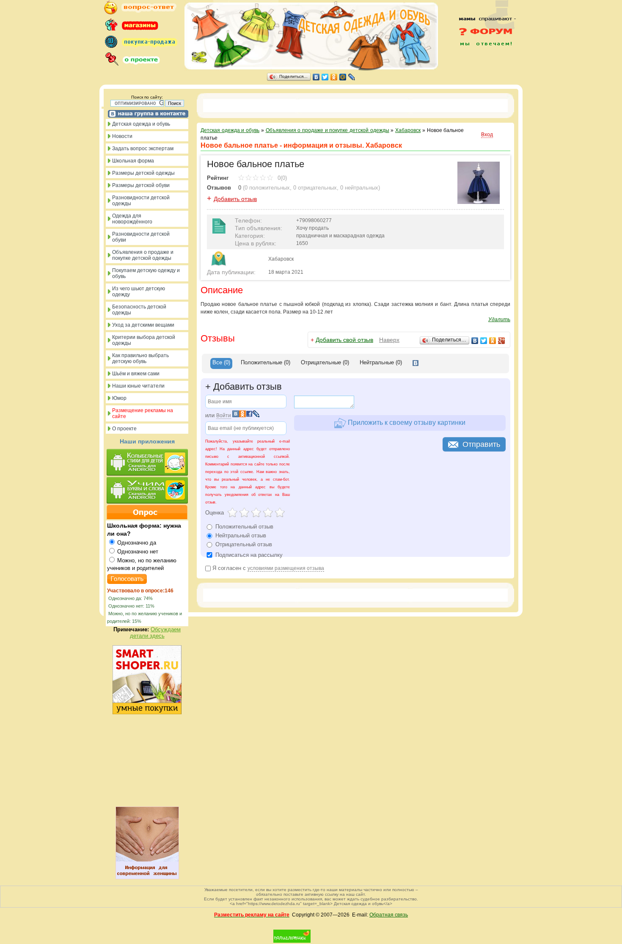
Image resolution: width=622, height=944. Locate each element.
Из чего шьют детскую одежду (138, 291)
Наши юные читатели (138, 386)
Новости (122, 136)
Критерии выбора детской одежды (143, 340)
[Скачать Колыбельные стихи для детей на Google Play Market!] (147, 463)
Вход (487, 135)
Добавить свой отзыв (344, 339)
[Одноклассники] (334, 77)
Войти (223, 415)
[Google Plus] (501, 340)
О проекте (124, 429)
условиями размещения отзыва (286, 568)
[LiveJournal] (351, 77)
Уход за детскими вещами (143, 325)
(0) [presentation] (265, 362)
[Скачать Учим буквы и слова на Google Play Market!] (147, 491)
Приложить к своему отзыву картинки (405, 422)
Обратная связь (388, 915)
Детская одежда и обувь (141, 124)
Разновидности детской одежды (141, 200)
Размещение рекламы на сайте (142, 413)
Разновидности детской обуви (141, 237)
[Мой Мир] (343, 77)
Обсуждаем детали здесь (155, 632)
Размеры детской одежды (143, 173)
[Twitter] (325, 77)
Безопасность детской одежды (139, 310)
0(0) (281, 178)
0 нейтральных (359, 187)
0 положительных (267, 187)
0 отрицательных (315, 187)
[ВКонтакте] (316, 77)
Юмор (119, 398)
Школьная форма (133, 161)
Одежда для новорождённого (132, 219)
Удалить (499, 319)
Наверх (389, 339)
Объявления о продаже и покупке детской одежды (142, 255)
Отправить (481, 444)
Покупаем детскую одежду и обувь (146, 273)
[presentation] (415, 363)
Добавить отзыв (235, 198)
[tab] (221, 363)
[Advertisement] (482, 64)
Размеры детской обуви (141, 185)
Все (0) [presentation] (221, 362)
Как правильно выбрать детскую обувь (140, 358)
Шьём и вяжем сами (136, 374)
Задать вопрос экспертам (142, 148)
